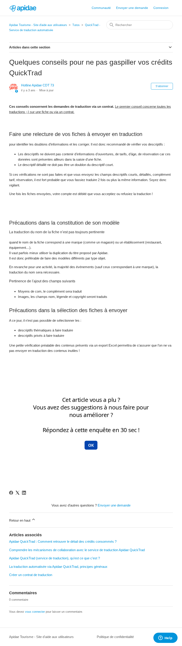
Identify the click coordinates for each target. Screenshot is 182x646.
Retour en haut (20, 520)
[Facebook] (11, 493)
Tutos (76, 25)
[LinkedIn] (24, 493)
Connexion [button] (160, 8)
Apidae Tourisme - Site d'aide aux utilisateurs (38, 25)
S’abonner (162, 86)
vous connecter (35, 611)
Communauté (101, 8)
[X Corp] (18, 493)
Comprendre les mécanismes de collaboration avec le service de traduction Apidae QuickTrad (77, 550)
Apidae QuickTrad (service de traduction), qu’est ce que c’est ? (54, 558)
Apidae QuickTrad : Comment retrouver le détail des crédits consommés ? (63, 541)
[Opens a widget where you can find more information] (165, 638)
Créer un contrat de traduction (30, 575)
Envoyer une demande (132, 8)
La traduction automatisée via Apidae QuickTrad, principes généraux (58, 566)
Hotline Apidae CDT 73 (37, 85)
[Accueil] (22, 8)
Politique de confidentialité (115, 637)
